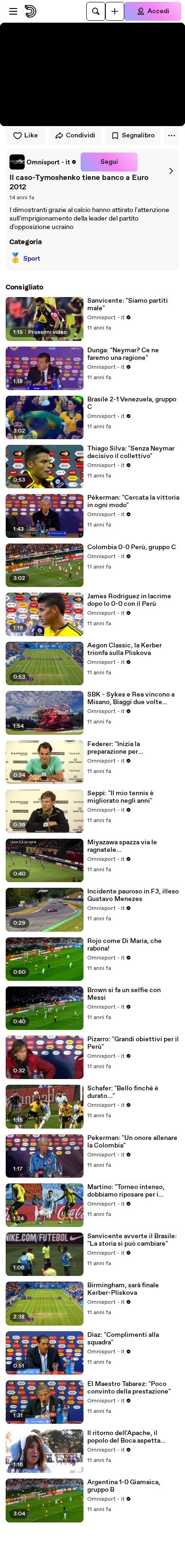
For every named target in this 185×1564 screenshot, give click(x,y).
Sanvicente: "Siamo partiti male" (127, 304)
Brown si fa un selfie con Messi (124, 994)
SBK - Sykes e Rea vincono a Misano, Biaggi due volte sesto (131, 698)
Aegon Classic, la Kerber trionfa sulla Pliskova (124, 649)
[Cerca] (95, 11)
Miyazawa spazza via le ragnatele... (122, 846)
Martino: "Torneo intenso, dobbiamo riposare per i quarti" (126, 1190)
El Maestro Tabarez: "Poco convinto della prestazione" (129, 1387)
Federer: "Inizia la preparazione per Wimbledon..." (113, 748)
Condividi (80, 135)
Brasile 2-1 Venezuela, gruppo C (131, 403)
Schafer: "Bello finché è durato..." (122, 1092)
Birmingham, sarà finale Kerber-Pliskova (123, 1289)
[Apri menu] (13, 11)
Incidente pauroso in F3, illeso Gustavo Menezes (133, 895)
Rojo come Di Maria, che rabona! (124, 944)
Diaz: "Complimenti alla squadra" (123, 1338)
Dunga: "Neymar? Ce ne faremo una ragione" (123, 354)
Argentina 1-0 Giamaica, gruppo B (123, 1486)
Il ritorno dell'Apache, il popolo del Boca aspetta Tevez (123, 1437)
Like (31, 135)
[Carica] (114, 11)
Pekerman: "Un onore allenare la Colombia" (132, 1141)
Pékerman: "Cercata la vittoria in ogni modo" (133, 501)
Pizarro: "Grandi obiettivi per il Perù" (133, 1043)
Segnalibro (138, 135)
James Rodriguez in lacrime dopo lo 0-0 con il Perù (129, 600)
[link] (43, 162)
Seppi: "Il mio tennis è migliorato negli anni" (120, 797)
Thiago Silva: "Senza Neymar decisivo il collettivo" (131, 452)
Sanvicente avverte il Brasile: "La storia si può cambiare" (132, 1240)
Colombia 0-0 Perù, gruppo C (131, 547)
